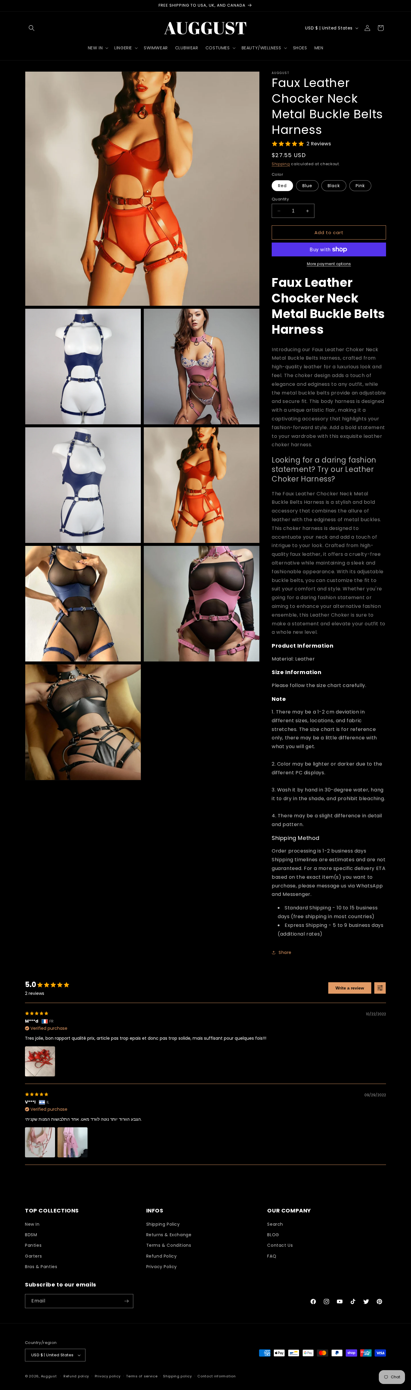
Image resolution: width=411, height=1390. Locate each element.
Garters (33, 1256)
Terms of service (141, 1376)
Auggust (49, 1376)
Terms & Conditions (168, 1245)
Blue (307, 186)
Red (282, 186)
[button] (31, 28)
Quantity (280, 199)
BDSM (31, 1235)
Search (275, 1224)
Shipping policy (177, 1376)
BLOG (273, 1235)
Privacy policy (108, 1376)
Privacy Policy (161, 1267)
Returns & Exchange (169, 1235)
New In (32, 1224)
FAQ (271, 1256)
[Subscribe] (126, 1301)
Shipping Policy (163, 1224)
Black (334, 186)
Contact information (216, 1376)
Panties (33, 1245)
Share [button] (285, 952)
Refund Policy (161, 1256)
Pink (360, 186)
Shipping (281, 163)
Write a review (349, 988)
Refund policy (76, 1376)
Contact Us (280, 1245)
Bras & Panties (41, 1267)
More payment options (329, 263)
